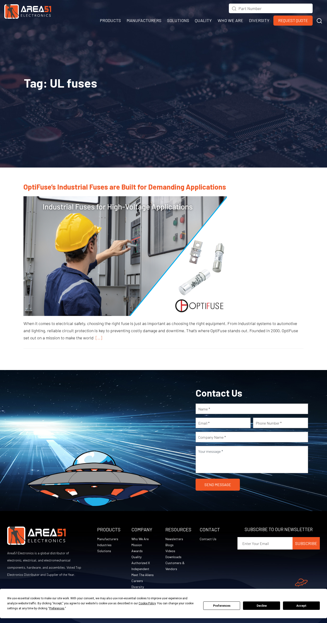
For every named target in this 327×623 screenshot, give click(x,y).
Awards (137, 551)
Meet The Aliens (142, 575)
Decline (262, 605)
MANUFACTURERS (144, 20)
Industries (104, 545)
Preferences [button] (56, 608)
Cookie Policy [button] (147, 603)
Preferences (222, 605)
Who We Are (140, 539)
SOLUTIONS (178, 20)
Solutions (104, 551)
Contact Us (208, 539)
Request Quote (293, 20)
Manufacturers (107, 539)
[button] (319, 20)
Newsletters (174, 539)
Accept (301, 605)
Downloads (173, 557)
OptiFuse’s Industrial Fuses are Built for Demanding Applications (124, 186)
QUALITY (203, 20)
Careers (137, 581)
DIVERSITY (259, 20)
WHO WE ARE (230, 20)
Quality (136, 557)
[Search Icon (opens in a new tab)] (234, 8)
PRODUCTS (110, 20)
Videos (170, 551)
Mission (136, 545)
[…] (98, 337)
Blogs (169, 545)
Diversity (137, 587)
